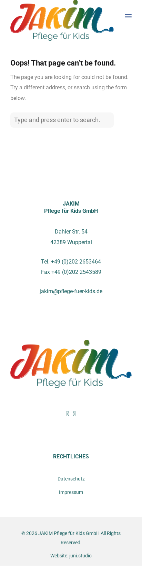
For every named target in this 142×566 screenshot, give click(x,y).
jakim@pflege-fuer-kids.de (71, 291)
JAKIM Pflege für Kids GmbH (69, 533)
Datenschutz (71, 479)
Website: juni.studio (71, 556)
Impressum (71, 492)
